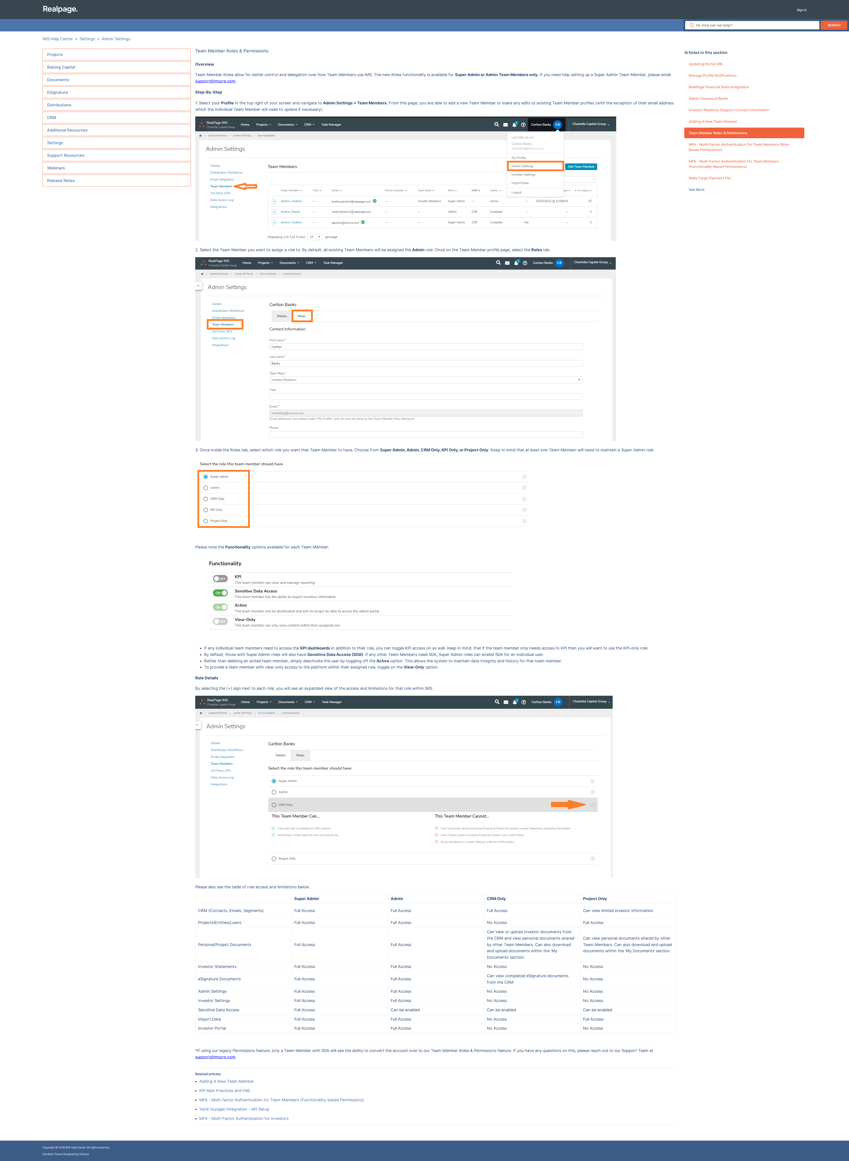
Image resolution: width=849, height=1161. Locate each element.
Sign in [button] (802, 10)
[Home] (60, 9)
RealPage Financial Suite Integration (719, 87)
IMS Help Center (57, 38)
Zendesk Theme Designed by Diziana (65, 1154)
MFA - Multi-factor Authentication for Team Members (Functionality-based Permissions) (734, 164)
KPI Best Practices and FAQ (224, 1090)
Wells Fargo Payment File (710, 178)
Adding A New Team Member (713, 121)
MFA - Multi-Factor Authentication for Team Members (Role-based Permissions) (739, 147)
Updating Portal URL (706, 64)
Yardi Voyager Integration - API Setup (234, 1109)
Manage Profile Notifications (713, 75)
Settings (87, 38)
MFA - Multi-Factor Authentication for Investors (244, 1118)
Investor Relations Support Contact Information (729, 110)
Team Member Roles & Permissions (718, 133)
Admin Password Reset (708, 98)
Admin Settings (116, 38)
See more (696, 189)
